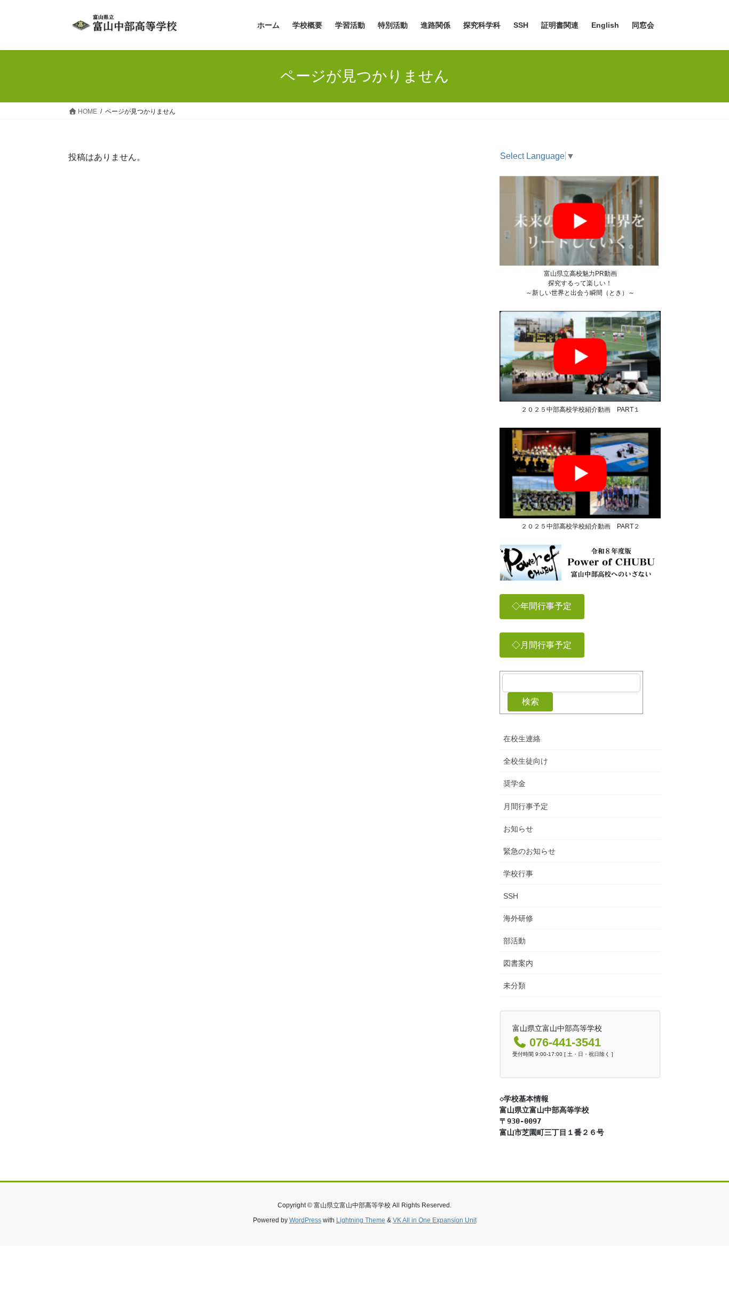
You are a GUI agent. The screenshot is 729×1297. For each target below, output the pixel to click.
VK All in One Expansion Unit (435, 1220)
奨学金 (514, 783)
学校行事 (518, 873)
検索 (530, 701)
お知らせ (518, 828)
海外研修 (518, 918)
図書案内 (518, 963)
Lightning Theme (360, 1220)
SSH (510, 896)
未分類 (514, 985)
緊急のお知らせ (529, 851)
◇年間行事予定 (542, 606)
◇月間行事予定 (542, 645)
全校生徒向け (525, 761)
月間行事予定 (525, 806)
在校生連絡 (522, 738)
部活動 (514, 940)
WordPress (305, 1220)
